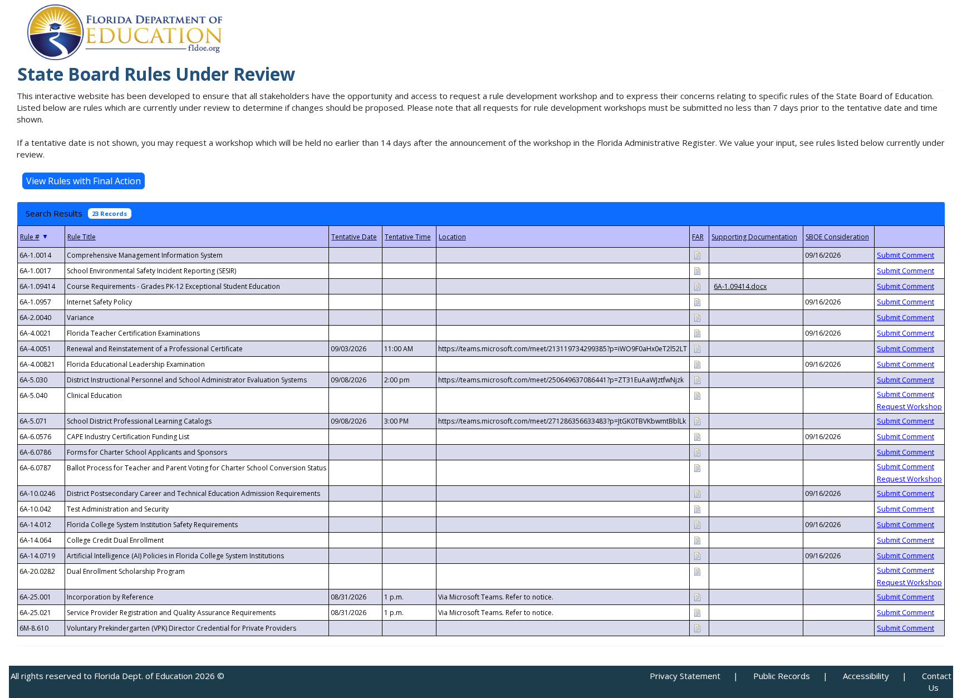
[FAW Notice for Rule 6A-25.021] (697, 612)
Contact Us (936, 681)
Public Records (781, 675)
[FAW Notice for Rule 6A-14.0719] (697, 555)
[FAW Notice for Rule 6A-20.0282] (697, 571)
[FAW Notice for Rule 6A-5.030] (697, 379)
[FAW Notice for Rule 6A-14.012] (697, 524)
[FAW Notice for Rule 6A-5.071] (697, 420)
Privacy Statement (685, 675)
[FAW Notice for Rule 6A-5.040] (697, 395)
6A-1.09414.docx (740, 286)
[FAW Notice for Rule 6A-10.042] (697, 508)
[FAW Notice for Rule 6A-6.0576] (697, 436)
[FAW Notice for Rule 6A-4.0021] (697, 332)
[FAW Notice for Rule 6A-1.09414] (697, 286)
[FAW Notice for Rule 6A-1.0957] (697, 301)
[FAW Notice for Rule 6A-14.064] (697, 539)
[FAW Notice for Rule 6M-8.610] (697, 627)
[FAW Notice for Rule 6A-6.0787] (697, 467)
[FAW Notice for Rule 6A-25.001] (697, 596)
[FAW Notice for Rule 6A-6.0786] (697, 451)
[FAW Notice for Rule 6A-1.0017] (697, 270)
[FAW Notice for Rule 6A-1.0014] (697, 254)
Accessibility (866, 675)
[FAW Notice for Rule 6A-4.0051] (697, 348)
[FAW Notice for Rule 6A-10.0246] (697, 493)
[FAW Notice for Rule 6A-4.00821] (697, 363)
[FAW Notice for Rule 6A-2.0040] (697, 317)
